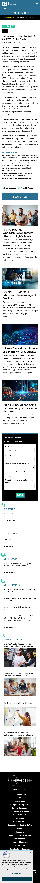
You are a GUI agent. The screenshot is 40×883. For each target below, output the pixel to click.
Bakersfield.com (8, 84)
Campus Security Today (20, 804)
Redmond (20, 832)
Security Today (20, 838)
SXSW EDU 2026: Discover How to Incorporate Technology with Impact (18, 645)
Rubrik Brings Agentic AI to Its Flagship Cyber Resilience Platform (20, 408)
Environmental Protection (20, 811)
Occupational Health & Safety (20, 825)
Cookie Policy (26, 869)
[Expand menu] (37, 4)
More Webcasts (10, 572)
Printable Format (27, 188)
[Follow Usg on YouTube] (25, 13)
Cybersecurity (9, 520)
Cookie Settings (16, 873)
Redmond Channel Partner (20, 835)
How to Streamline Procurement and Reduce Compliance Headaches (18, 674)
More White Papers (12, 627)
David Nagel (8, 42)
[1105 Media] (20, 789)
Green (5, 31)
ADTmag (20, 797)
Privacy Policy (22, 472)
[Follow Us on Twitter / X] (22, 13)
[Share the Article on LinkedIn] (8, 26)
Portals (9, 509)
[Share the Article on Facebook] (3, 26)
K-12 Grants (30, 17)
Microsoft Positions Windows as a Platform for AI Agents (20, 349)
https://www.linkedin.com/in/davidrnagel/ (17, 178)
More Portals (9, 546)
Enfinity (24, 69)
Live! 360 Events (20, 815)
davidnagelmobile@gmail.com (13, 173)
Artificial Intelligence (12, 514)
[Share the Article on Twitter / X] (13, 26)
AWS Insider (20, 801)
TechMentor (20, 845)
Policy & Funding (10, 533)
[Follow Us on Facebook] (19, 13)
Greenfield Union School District (24, 47)
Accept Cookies (16, 879)
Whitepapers (12, 585)
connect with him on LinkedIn (12, 176)
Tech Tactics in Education (20, 849)
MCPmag (20, 818)
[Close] (30, 852)
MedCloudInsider (20, 821)
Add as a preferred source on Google (14, 8)
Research (7, 539)
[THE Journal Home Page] (11, 3)
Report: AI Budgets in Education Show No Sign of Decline (19, 295)
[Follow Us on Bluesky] (15, 13)
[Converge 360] (20, 780)
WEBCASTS (11, 559)
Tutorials (20, 17)
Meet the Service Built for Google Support (17, 608)
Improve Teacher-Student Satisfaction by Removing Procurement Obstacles (19, 733)
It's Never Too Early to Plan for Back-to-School (19, 704)
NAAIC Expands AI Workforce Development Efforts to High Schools (18, 233)
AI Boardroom (20, 794)
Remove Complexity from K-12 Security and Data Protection (19, 590)
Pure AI (20, 828)
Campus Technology (20, 808)
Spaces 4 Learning (20, 842)
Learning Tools (10, 527)
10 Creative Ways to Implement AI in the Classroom (20, 599)
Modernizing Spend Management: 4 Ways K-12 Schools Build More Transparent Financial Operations (18, 618)
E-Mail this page (10, 188)
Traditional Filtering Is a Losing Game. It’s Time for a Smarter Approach (19, 564)
